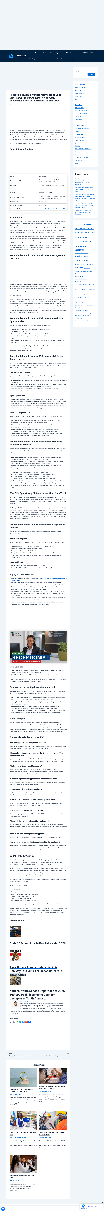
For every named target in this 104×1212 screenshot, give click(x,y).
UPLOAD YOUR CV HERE (82, 157)
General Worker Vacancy (80, 292)
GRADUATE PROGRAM (81, 113)
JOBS (11, 1094)
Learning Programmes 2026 (50, 59)
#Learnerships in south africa (83, 243)
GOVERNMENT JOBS (81, 111)
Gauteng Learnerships (80, 286)
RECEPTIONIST (79, 140)
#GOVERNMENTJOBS (84, 229)
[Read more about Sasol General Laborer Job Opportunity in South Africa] (53, 1120)
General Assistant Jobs (80, 289)
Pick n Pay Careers (79, 313)
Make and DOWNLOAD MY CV (84, 53)
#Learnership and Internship (83, 84)
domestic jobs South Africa (80, 281)
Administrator (79, 90)
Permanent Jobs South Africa (81, 310)
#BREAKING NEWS (79, 225)
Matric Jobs (90, 305)
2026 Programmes (34, 59)
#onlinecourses (82, 256)
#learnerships (82, 237)
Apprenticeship (79, 93)
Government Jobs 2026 (80, 294)
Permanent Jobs (78, 307)
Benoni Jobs (82, 276)
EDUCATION (78, 105)
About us (37, 53)
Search (77, 71)
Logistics (78, 131)
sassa (93, 313)
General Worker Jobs (90, 289)
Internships (78, 119)
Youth (14, 1137)
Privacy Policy (54, 53)
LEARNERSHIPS (79, 125)
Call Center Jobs (80, 102)
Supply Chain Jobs (88, 315)
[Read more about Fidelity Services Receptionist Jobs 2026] (23, 1164)
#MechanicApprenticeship (81, 253)
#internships (81, 233)
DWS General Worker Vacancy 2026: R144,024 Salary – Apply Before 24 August (84, 205)
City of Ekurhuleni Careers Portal (54, 209)
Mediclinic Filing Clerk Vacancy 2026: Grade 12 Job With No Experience (84, 212)
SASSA (77, 143)
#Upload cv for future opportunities (84, 271)
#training (79, 267)
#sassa (90, 261)
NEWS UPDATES (79, 134)
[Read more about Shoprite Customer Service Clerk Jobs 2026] (23, 1120)
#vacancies (78, 274)
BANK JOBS (78, 96)
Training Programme (81, 155)
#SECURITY (77, 264)
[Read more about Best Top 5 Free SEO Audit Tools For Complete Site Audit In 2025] (23, 1077)
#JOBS (90, 232)
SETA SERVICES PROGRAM (83, 149)
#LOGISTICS (79, 250)
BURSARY (78, 99)
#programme (81, 260)
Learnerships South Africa (80, 305)
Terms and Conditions (67, 53)
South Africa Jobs (79, 315)
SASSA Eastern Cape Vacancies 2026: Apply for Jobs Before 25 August (84, 189)
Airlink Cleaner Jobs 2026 (86, 273)
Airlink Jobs (77, 276)
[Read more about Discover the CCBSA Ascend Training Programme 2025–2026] (53, 1076)
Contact (45, 53)
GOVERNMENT (79, 108)
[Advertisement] (45, 23)
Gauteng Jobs (91, 284)
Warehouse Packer (78, 318)
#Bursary (88, 225)
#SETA (82, 264)
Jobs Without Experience (80, 300)
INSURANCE (78, 116)
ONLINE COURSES (80, 137)
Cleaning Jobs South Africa (81, 279)
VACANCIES (78, 160)
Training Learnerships (67, 59)
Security (77, 146)
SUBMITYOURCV (21, 56)
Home (30, 53)
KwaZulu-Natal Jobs (79, 302)
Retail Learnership (87, 313)
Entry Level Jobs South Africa (81, 284)
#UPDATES (87, 268)
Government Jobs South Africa (82, 297)
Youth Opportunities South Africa (82, 320)
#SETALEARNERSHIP (89, 264)
